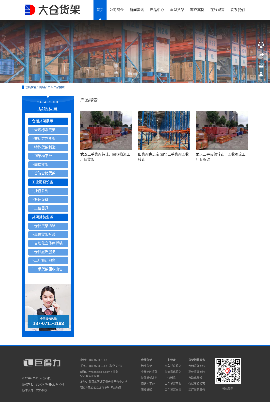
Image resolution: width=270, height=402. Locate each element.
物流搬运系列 (173, 371)
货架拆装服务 (196, 359)
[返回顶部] (261, 76)
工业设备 (170, 359)
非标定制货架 (149, 371)
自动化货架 (195, 377)
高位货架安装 (196, 371)
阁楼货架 (146, 389)
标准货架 (146, 365)
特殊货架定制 (149, 377)
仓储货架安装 (196, 365)
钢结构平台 (148, 383)
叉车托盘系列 (173, 365)
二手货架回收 (173, 383)
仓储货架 (146, 359)
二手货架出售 (173, 389)
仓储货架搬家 (196, 383)
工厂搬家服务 (196, 389)
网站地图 (116, 387)
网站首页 (44, 87)
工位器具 (170, 377)
